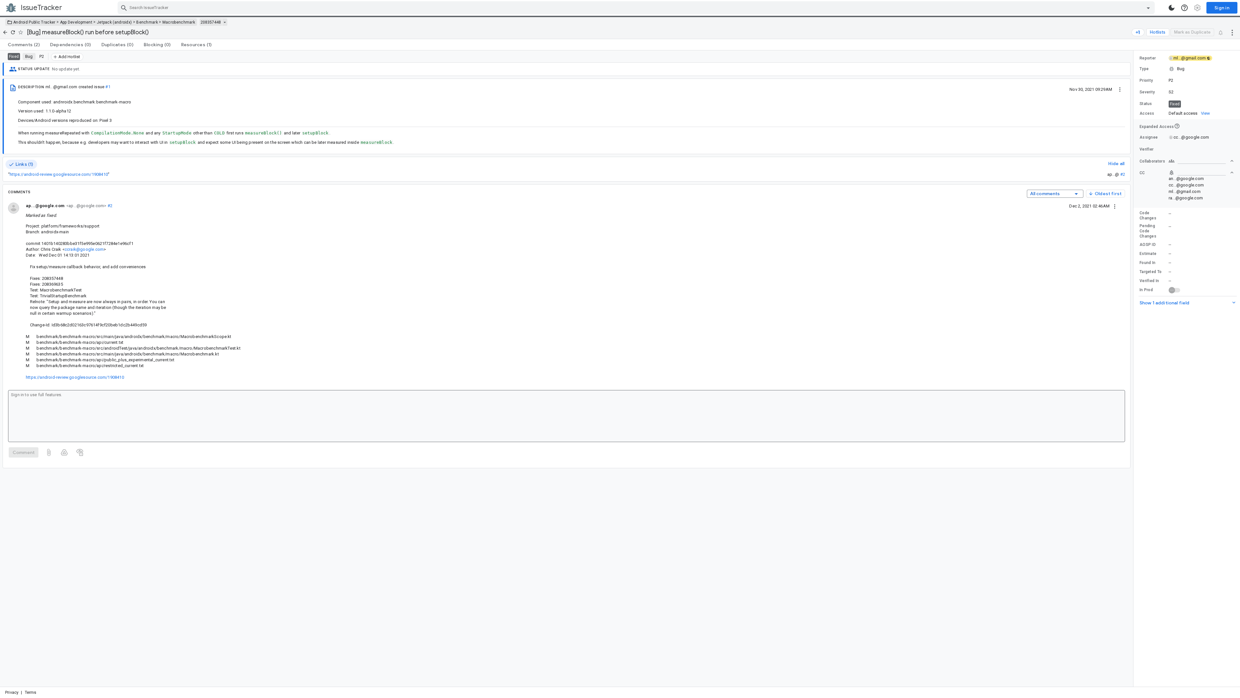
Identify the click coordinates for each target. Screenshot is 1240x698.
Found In (1147, 262)
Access (1147, 113)
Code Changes (1148, 215)
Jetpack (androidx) (114, 22)
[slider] (1134, 368)
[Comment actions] (1115, 206)
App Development (76, 22)
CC (1142, 173)
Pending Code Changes (1148, 231)
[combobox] (636, 8)
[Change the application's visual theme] (1171, 7)
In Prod (1146, 290)
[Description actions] (1120, 89)
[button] (1187, 69)
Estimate (1148, 253)
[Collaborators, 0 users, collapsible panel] (1201, 161)
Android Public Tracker (34, 22)
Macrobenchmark (178, 22)
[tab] (24, 44)
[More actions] (1232, 32)
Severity (1147, 92)
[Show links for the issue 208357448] (224, 22)
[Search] (124, 8)
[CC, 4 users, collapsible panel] (1201, 172)
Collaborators (1152, 161)
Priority (1146, 80)
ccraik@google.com (84, 249)
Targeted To (1151, 272)
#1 (107, 86)
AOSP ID (1148, 244)
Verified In (1149, 281)
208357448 (211, 22)
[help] (1184, 7)
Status (1146, 103)
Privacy (11, 692)
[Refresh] (13, 32)
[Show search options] (1148, 8)
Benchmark (147, 22)
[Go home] (5, 32)
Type (1144, 69)
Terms (30, 692)
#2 (1122, 174)
